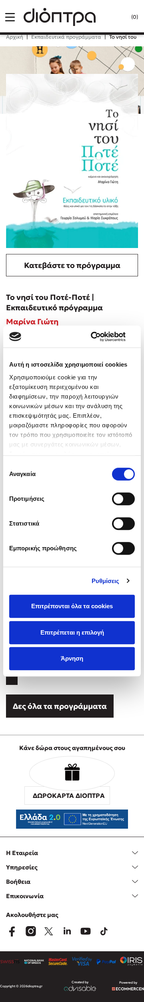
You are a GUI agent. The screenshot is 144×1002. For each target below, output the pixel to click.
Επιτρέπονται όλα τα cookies (72, 606)
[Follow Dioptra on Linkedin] (67, 931)
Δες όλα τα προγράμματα (60, 706)
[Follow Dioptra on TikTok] (104, 931)
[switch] (123, 498)
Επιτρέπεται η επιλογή (72, 632)
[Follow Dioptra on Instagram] (30, 931)
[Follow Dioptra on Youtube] (86, 931)
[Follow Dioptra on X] (49, 931)
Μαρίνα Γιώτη (32, 321)
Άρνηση (72, 658)
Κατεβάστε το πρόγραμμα (72, 265)
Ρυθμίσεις (106, 580)
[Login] (118, 17)
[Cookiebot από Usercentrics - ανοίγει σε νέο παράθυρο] (101, 336)
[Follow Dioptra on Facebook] (12, 931)
